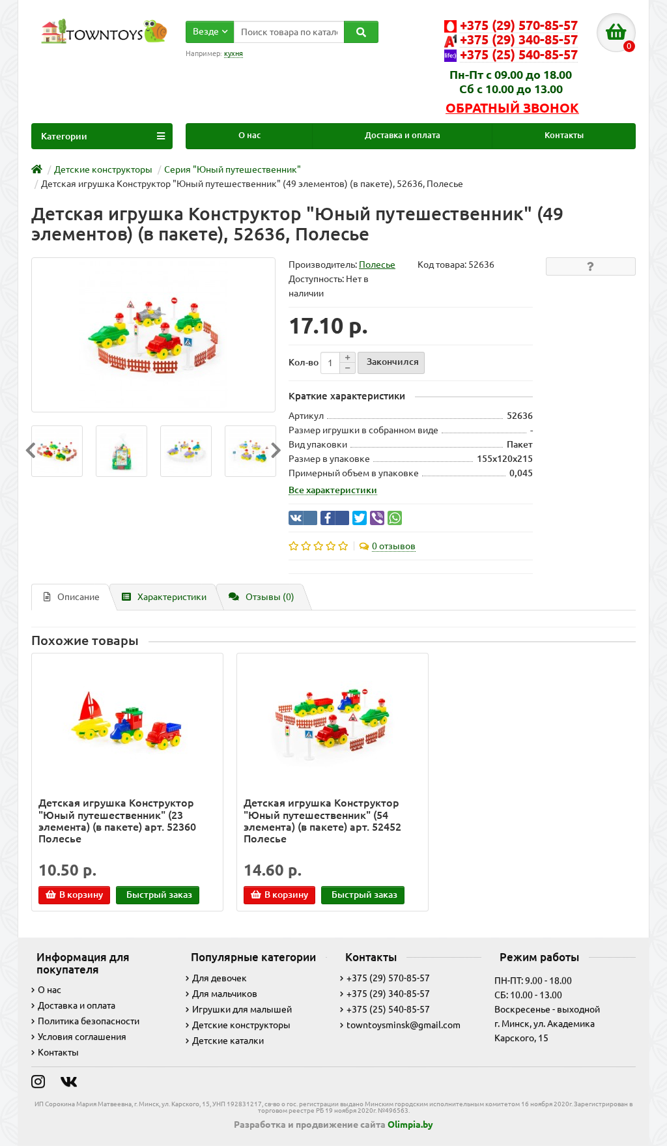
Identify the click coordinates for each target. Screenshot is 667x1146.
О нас (249, 135)
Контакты (564, 135)
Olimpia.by (410, 1124)
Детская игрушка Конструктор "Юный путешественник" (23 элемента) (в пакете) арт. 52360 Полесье (117, 820)
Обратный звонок (512, 108)
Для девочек (219, 978)
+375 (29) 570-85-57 (388, 978)
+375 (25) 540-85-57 (388, 1009)
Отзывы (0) (270, 597)
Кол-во (304, 362)
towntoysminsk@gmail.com (404, 1025)
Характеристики (171, 597)
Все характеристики (333, 490)
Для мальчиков (224, 993)
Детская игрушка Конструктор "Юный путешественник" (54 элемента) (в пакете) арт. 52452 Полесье (322, 820)
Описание (78, 597)
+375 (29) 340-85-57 (388, 993)
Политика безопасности (88, 1021)
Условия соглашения (82, 1036)
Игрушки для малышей (242, 1009)
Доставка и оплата (402, 135)
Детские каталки (228, 1040)
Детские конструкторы (241, 1025)
